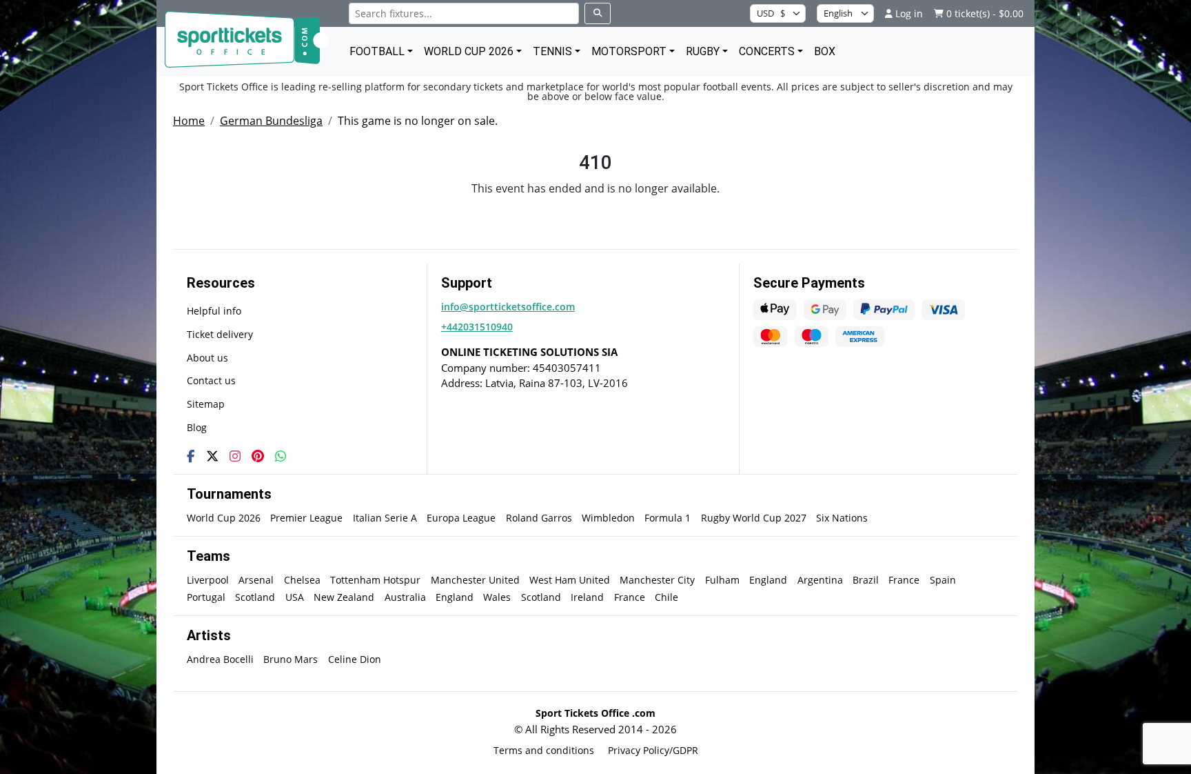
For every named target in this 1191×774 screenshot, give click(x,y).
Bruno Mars (290, 659)
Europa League (461, 517)
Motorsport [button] (628, 51)
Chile (666, 597)
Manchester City (657, 579)
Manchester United (475, 579)
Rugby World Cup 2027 (753, 517)
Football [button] (377, 51)
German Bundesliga (271, 120)
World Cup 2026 (224, 517)
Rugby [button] (703, 51)
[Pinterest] (258, 456)
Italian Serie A (385, 517)
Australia (405, 597)
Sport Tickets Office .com (595, 713)
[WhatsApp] (280, 456)
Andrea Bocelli (220, 659)
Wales (497, 597)
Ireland (587, 597)
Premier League (306, 517)
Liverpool (208, 579)
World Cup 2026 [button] (468, 51)
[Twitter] (212, 456)
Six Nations (842, 517)
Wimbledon (608, 517)
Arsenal (256, 579)
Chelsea (302, 579)
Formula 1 (667, 517)
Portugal (206, 597)
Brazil (866, 579)
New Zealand (344, 597)
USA (294, 597)
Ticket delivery (220, 334)
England (768, 579)
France (903, 579)
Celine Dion (354, 659)
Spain (943, 579)
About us (207, 357)
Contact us (211, 380)
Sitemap (206, 403)
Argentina (820, 579)
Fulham (722, 579)
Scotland (255, 597)
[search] (597, 13)
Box (824, 51)
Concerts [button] (767, 51)
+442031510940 (477, 326)
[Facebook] (191, 456)
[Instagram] (235, 456)
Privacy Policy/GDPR (653, 750)
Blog (197, 427)
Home (189, 120)
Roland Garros (539, 517)
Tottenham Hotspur (375, 579)
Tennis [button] (552, 51)
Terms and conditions (543, 750)
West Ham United (569, 579)
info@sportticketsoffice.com (508, 306)
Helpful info (214, 310)
